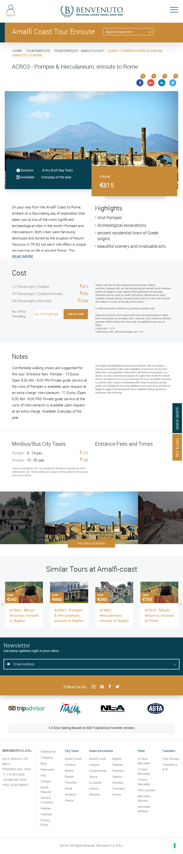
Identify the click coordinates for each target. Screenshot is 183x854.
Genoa (93, 776)
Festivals (46, 814)
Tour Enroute (170, 759)
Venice (69, 800)
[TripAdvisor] (27, 708)
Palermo (117, 764)
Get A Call (177, 447)
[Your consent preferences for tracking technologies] (174, 845)
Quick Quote (177, 418)
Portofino (71, 782)
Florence (70, 764)
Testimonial (48, 751)
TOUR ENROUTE (38, 50)
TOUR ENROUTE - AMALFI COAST (79, 50)
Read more (22, 256)
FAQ (43, 775)
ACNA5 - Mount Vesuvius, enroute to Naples (24, 615)
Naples (69, 776)
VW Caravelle (146, 790)
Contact (46, 781)
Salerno (117, 776)
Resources (47, 769)
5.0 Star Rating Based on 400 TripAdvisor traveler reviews (92, 727)
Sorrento (70, 794)
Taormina (118, 788)
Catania (94, 764)
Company (47, 757)
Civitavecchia (97, 770)
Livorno (94, 788)
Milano (69, 770)
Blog (43, 763)
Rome (68, 788)
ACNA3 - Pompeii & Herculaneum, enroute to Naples (69, 615)
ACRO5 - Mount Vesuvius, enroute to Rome (159, 615)
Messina (94, 794)
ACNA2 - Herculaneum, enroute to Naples (114, 615)
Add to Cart (76, 314)
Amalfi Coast (73, 759)
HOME (17, 50)
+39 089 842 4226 (14, 780)
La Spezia (95, 782)
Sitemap (46, 808)
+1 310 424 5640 (13, 774)
